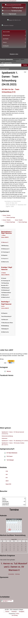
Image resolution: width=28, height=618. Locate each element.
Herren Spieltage (22, 222)
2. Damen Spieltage (10, 222)
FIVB (7, 471)
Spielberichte (9, 59)
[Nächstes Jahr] (26, 539)
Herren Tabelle (18, 220)
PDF (25, 72)
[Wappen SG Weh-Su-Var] (14, 20)
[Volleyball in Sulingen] (7, 25)
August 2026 (14, 519)
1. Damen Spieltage (10, 217)
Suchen (25, 65)
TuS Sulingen (10, 460)
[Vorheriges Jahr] (2, 539)
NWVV (7, 480)
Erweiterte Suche (4, 69)
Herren (9, 371)
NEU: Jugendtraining (6, 63)
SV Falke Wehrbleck (11, 453)
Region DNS (8, 484)
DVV (7, 477)
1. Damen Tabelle (6, 215)
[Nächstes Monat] (22, 539)
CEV (7, 474)
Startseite (2, 59)
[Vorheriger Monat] (5, 539)
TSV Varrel (9, 456)
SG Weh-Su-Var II (5, 297)
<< (9, 519)
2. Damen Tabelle (6, 220)
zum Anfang (14, 615)
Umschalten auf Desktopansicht (8, 1)
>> (18, 519)
